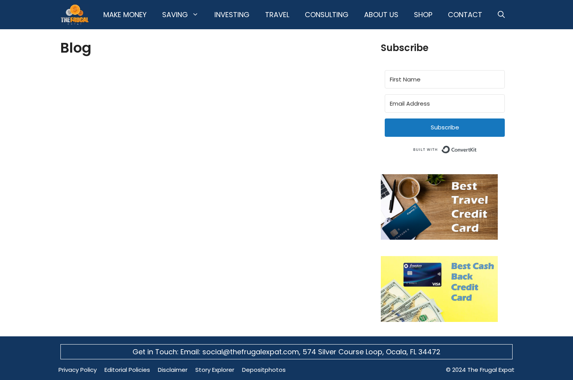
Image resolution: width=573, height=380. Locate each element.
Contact (465, 14)
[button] (501, 14)
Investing (231, 14)
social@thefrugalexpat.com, (252, 352)
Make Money (125, 14)
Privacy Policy (77, 370)
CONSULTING (326, 14)
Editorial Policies (127, 370)
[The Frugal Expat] (74, 14)
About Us (381, 14)
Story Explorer (214, 370)
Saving (175, 14)
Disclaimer (172, 370)
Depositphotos (264, 370)
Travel (277, 14)
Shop (423, 14)
